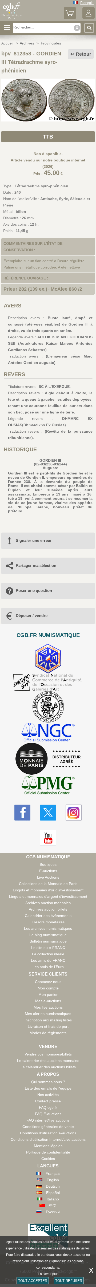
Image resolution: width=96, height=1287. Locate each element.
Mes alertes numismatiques (48, 1014)
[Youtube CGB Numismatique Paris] (48, 838)
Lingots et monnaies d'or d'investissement (48, 890)
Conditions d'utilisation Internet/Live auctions (48, 1139)
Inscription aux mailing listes (48, 1020)
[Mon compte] (88, 18)
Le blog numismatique (48, 935)
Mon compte (48, 988)
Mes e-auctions (48, 1001)
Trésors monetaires (48, 922)
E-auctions (48, 871)
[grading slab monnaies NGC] (48, 733)
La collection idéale (48, 954)
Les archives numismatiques (48, 928)
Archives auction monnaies (48, 903)
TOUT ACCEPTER (32, 1281)
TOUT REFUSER (68, 1281)
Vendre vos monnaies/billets (48, 1054)
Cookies (48, 1158)
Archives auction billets (48, 909)
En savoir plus (48, 1274)
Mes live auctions (48, 1007)
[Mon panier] (70, 18)
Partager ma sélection (36, 565)
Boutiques (48, 864)
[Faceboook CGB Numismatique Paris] (22, 813)
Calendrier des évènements (48, 916)
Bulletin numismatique (48, 941)
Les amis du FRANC (48, 960)
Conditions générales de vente (48, 1126)
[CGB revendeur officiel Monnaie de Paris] (48, 759)
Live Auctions (48, 877)
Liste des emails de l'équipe (48, 1088)
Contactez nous (48, 982)
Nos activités (48, 1095)
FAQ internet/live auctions (48, 1120)
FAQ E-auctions (48, 1114)
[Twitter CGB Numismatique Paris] (48, 813)
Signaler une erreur (34, 540)
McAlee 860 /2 (66, 289)
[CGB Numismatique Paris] (11, 19)
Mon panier (48, 994)
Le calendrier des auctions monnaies (48, 1060)
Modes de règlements (48, 1033)
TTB (48, 136)
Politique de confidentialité (48, 1152)
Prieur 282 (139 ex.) (25, 289)
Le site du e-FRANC (48, 947)
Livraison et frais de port (48, 1026)
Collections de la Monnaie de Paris (48, 884)
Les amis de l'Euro (48, 967)
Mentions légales (48, 1146)
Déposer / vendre (31, 615)
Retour (83, 54)
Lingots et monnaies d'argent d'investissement (48, 896)
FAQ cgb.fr (48, 1107)
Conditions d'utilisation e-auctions (48, 1133)
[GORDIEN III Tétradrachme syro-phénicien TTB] (48, 120)
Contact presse (48, 1101)
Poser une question (34, 590)
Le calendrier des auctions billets (48, 1067)
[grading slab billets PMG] (48, 786)
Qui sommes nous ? (48, 1082)
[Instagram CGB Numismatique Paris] (74, 813)
